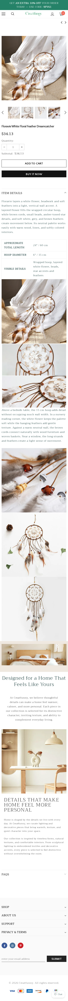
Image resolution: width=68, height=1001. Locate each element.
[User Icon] (52, 14)
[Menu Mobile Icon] (3, 14)
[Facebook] (4, 945)
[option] (34, 68)
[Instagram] (12, 945)
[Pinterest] (20, 945)
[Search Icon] (12, 14)
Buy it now (34, 174)
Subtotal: (7, 154)
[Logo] (34, 14)
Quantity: (8, 141)
